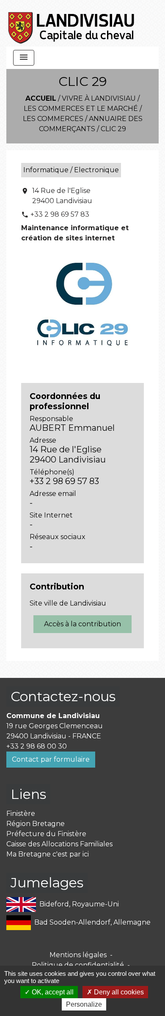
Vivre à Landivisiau (99, 98)
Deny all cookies (118, 992)
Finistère (20, 813)
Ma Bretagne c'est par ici (47, 854)
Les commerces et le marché (81, 109)
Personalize (84, 1004)
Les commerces (53, 119)
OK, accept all (52, 992)
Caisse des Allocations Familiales (59, 844)
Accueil (40, 98)
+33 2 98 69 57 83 (59, 214)
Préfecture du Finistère (46, 834)
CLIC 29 (113, 129)
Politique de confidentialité (78, 965)
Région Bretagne (35, 824)
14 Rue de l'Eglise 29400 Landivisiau (62, 196)
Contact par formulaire (51, 759)
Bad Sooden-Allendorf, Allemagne (92, 922)
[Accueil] (72, 23)
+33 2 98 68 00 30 (36, 746)
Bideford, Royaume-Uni (79, 904)
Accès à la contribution (82, 624)
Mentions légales (78, 955)
